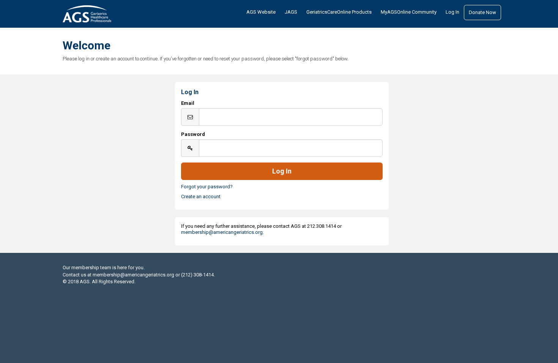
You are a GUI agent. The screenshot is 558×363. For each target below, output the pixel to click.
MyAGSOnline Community (409, 12)
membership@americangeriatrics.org (222, 232)
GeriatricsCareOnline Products (339, 12)
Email (187, 103)
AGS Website (261, 12)
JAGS (291, 12)
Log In (452, 12)
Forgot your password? (207, 186)
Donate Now (482, 12)
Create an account (201, 196)
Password (193, 134)
